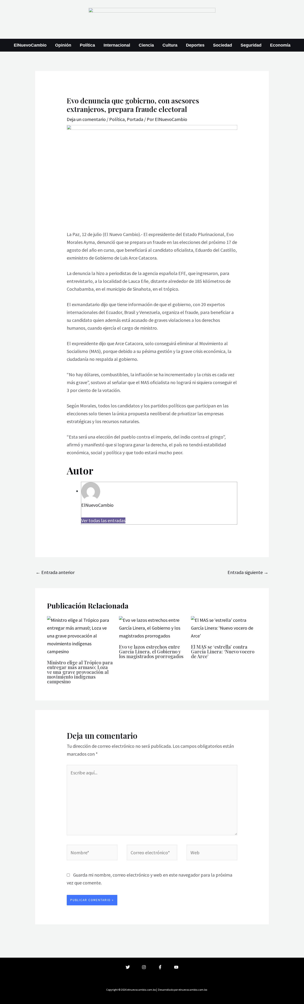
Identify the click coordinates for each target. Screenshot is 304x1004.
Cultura (169, 45)
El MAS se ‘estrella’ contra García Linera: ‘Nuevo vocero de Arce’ (222, 651)
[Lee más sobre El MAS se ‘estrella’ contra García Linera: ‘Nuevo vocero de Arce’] (224, 627)
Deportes (195, 45)
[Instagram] (144, 967)
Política (87, 45)
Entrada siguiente (248, 572)
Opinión (63, 45)
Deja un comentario (86, 119)
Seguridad (251, 45)
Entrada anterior (55, 572)
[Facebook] (160, 967)
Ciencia (146, 45)
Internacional (117, 45)
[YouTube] (176, 967)
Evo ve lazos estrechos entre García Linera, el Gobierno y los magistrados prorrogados (151, 651)
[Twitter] (128, 967)
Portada (135, 119)
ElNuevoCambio (30, 45)
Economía (280, 45)
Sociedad (222, 45)
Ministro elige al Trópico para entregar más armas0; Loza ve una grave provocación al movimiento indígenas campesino (80, 672)
